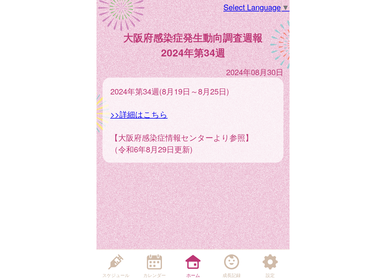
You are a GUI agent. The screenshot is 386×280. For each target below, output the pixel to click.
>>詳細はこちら (139, 114)
